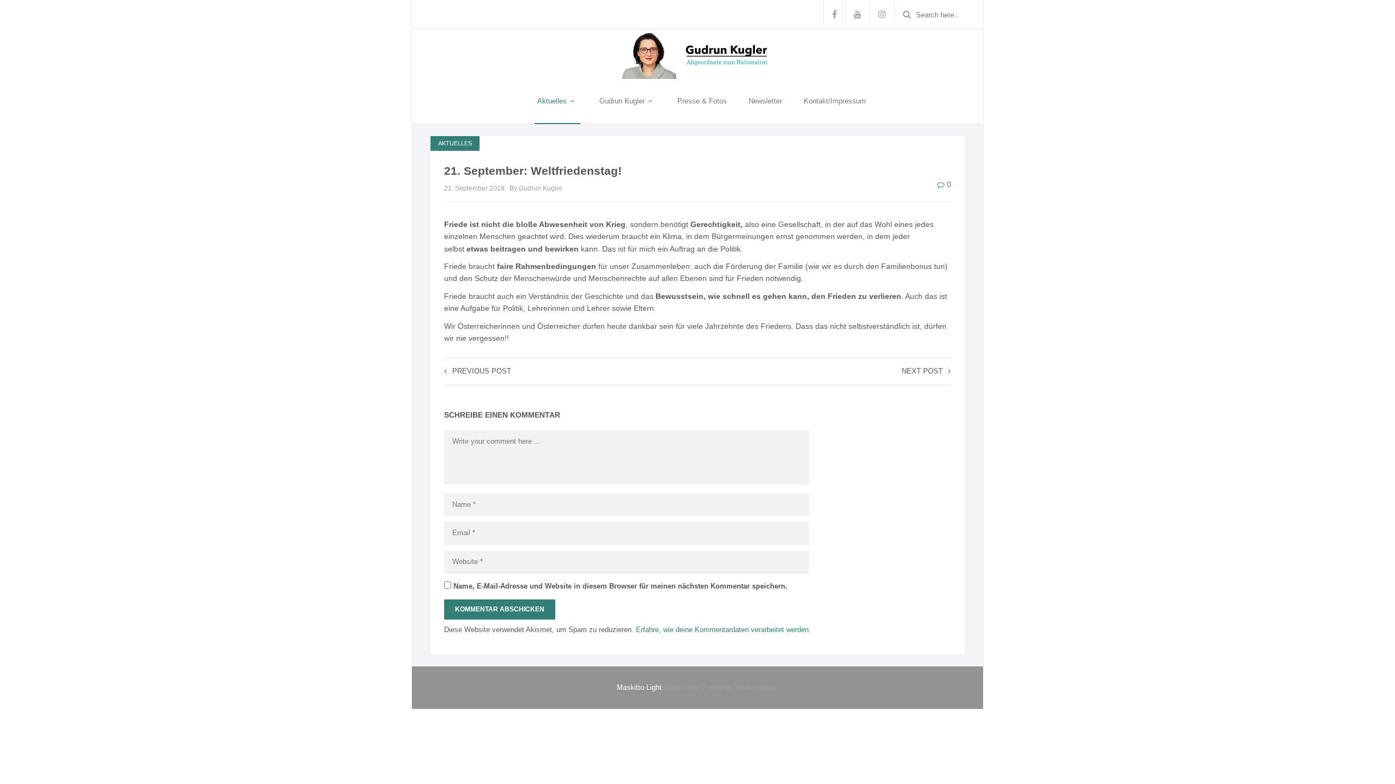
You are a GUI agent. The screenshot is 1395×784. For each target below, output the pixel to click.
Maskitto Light (639, 687)
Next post (922, 371)
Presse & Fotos (702, 101)
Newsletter (765, 101)
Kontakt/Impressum (835, 101)
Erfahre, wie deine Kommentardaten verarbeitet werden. (723, 630)
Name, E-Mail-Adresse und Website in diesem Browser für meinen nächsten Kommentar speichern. (620, 586)
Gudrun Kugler (623, 101)
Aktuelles (553, 101)
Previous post (481, 371)
